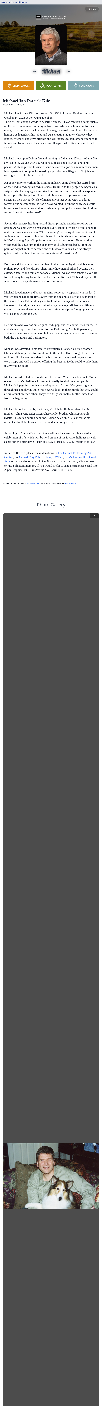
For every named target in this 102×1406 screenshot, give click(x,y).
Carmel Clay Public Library (36, 457)
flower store (70, 483)
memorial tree (33, 483)
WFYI (59, 457)
